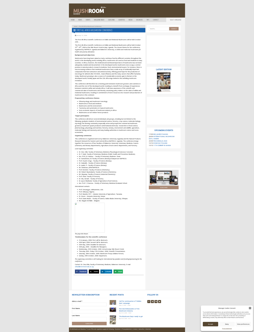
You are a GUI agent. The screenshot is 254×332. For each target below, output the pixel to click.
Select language (175, 19)
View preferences (243, 324)
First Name (76, 308)
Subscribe (111, 19)
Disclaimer (118, 329)
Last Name (76, 315)
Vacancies (139, 19)
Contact (156, 19)
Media (130, 19)
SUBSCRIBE (163, 187)
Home (73, 19)
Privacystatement (227, 328)
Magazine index (99, 19)
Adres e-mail (77, 301)
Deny (227, 324)
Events (88, 19)
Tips (148, 19)
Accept (210, 324)
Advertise (121, 19)
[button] (250, 308)
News (80, 19)
